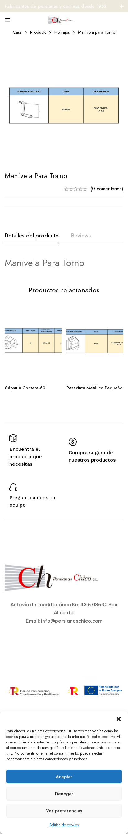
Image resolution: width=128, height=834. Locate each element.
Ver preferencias (64, 810)
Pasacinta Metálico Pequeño (94, 388)
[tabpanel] (64, 263)
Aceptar (64, 776)
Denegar (64, 793)
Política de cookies (64, 825)
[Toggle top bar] (122, 6)
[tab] (32, 236)
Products (38, 32)
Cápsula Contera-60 (25, 388)
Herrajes (62, 32)
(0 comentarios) (106, 188)
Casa (17, 32)
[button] (119, 719)
